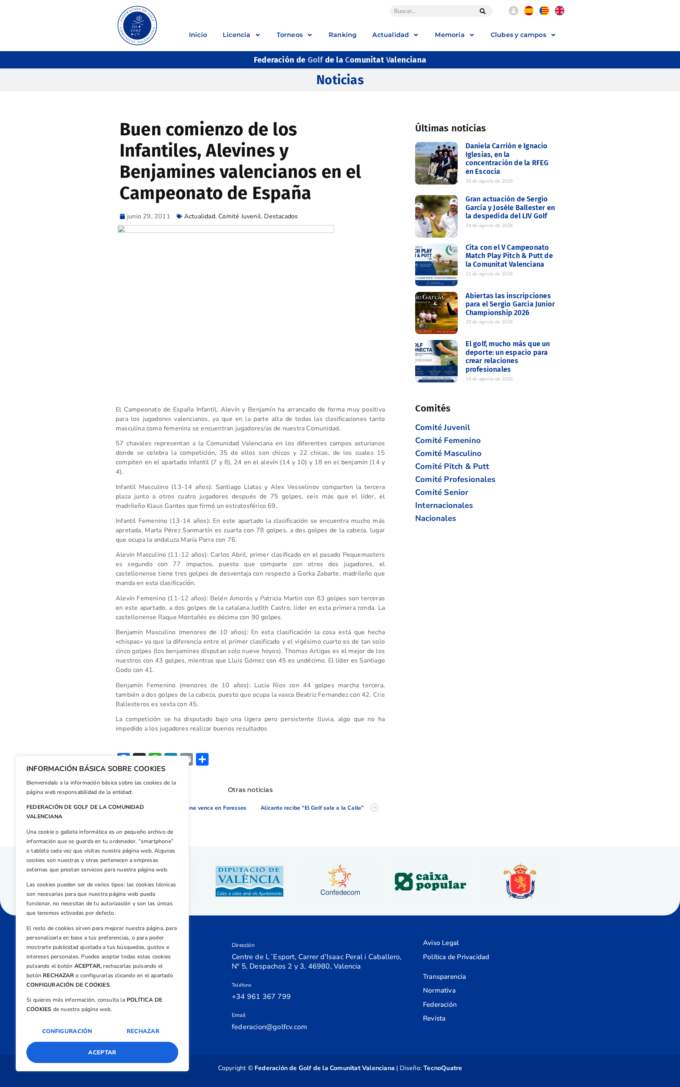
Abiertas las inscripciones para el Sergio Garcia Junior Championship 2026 (510, 304)
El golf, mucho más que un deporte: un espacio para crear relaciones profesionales (508, 357)
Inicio (198, 35)
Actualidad (199, 216)
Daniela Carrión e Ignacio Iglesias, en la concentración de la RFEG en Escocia (507, 159)
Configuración (67, 1031)
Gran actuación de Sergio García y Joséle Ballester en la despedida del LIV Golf (510, 207)
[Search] (482, 11)
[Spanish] (529, 13)
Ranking (343, 35)
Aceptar (102, 1052)
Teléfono (242, 985)
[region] (102, 913)
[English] (559, 13)
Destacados (281, 216)
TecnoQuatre (442, 1068)
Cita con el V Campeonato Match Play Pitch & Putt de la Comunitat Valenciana (509, 256)
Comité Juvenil (239, 216)
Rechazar (143, 1031)
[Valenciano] (544, 13)
